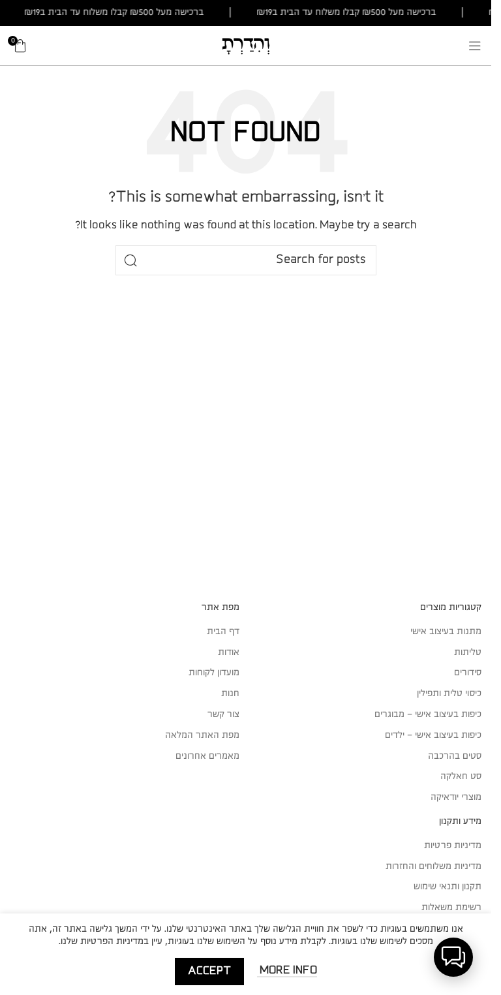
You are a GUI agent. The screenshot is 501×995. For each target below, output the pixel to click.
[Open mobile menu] (475, 46)
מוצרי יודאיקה (456, 797)
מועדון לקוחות (214, 672)
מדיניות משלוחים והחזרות (433, 866)
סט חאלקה (460, 776)
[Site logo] (246, 45)
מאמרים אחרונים (207, 756)
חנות (230, 693)
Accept (209, 971)
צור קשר (223, 714)
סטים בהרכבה (454, 756)
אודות (228, 652)
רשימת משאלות (451, 907)
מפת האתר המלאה (202, 735)
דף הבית (223, 631)
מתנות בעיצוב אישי (445, 631)
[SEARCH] (130, 260)
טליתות (467, 652)
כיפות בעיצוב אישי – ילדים (433, 735)
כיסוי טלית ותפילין (449, 693)
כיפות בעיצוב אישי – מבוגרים (427, 714)
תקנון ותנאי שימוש (447, 886)
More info (287, 970)
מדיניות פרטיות (452, 845)
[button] (453, 957)
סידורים (467, 672)
